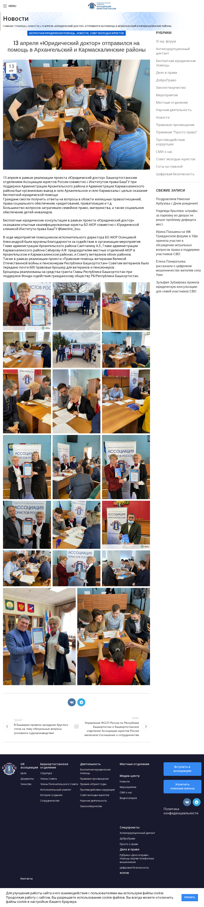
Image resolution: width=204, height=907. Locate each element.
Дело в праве (166, 72)
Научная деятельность (174, 110)
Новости (33, 26)
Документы (27, 778)
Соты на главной (169, 166)
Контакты (27, 878)
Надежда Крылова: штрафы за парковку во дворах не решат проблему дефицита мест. (177, 217)
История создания (51, 795)
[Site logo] (102, 5)
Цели (23, 773)
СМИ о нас (164, 152)
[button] (182, 769)
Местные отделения (172, 102)
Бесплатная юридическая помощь (52, 33)
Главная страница (14, 26)
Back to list (76, 726)
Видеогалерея (128, 798)
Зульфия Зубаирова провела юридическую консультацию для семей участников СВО (177, 287)
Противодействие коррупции (170, 142)
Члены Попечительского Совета (59, 784)
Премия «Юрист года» (93, 784)
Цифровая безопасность (175, 174)
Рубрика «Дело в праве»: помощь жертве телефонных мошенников (137, 858)
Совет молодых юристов (107, 33)
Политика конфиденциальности (181, 811)
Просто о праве (129, 844)
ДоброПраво (166, 80)
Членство (26, 784)
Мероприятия (167, 95)
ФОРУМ (124, 873)
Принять (189, 897)
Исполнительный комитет (55, 789)
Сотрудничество (50, 800)
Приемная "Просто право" (176, 132)
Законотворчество (171, 87)
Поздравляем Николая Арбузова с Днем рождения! (177, 201)
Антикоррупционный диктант (173, 51)
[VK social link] (72, 702)
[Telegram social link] (81, 702)
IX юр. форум (166, 41)
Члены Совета (48, 778)
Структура (46, 773)
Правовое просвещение (175, 125)
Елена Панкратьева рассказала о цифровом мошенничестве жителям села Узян (178, 268)
